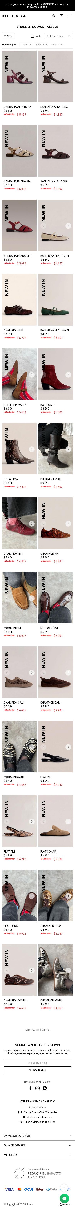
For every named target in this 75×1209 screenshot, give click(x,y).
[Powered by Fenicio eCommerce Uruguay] (65, 1204)
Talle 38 (40, 44)
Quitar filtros (57, 44)
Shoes (24, 44)
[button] (54, 16)
